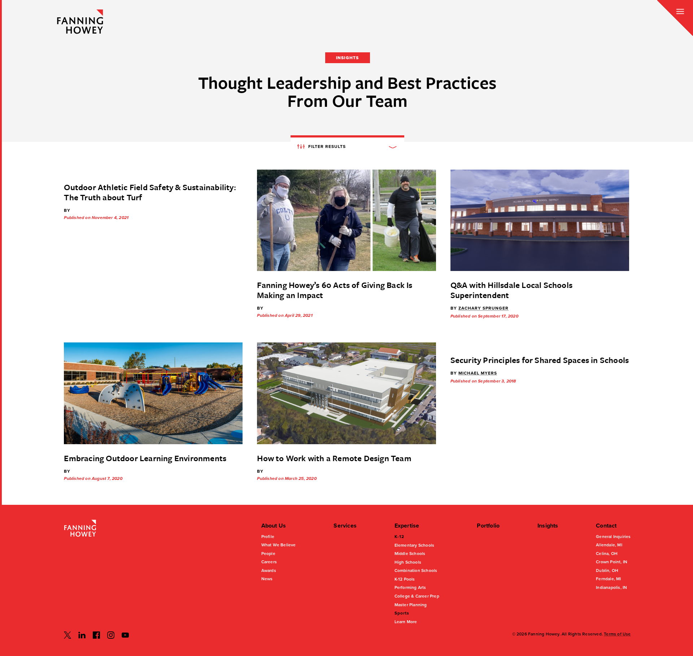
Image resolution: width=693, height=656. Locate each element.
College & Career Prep (417, 596)
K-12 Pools (405, 579)
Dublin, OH (607, 570)
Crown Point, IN (611, 561)
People (268, 553)
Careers (269, 561)
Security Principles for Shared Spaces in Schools (539, 360)
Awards (268, 570)
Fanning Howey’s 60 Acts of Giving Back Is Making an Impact (334, 290)
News (267, 578)
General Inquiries (613, 536)
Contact (606, 525)
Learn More (406, 621)
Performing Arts (410, 587)
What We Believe (278, 544)
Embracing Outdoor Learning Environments (145, 458)
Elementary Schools (415, 545)
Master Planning (411, 604)
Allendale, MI (609, 544)
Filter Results (326, 146)
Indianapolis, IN (611, 587)
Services (345, 525)
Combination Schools (416, 570)
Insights (547, 525)
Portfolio (488, 525)
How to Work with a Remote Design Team (334, 458)
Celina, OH (607, 553)
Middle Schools (410, 553)
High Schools (408, 562)
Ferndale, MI (608, 578)
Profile (267, 536)
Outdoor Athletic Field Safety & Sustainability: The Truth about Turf (150, 192)
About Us (273, 525)
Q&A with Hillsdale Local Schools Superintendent (511, 290)
